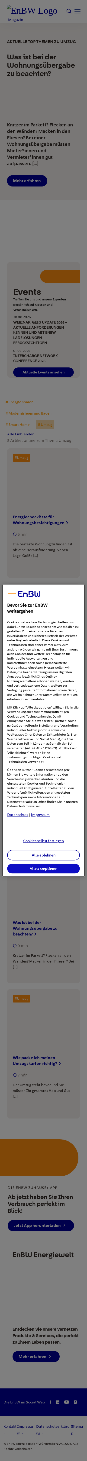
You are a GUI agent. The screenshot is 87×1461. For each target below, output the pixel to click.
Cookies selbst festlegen (43, 841)
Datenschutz (17, 815)
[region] (43, 730)
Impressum (40, 815)
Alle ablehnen (43, 855)
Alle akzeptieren (43, 868)
